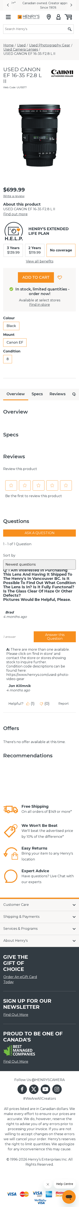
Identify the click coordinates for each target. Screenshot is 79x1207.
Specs (37, 394)
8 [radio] (8, 359)
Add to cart (36, 277)
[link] (10, 809)
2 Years (34, 250)
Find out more (15, 214)
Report (63, 703)
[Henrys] (28, 17)
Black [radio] (11, 326)
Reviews (58, 394)
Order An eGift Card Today (20, 979)
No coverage (61, 250)
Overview (16, 394)
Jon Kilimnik (19, 686)
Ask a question (40, 533)
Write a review (13, 196)
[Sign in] (58, 17)
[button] (7, 5)
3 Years (13, 250)
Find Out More (15, 1015)
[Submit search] (70, 29)
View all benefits (39, 261)
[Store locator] (48, 17)
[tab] (15, 394)
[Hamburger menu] (8, 17)
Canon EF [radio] (15, 342)
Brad (9, 612)
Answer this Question (54, 637)
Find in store (39, 305)
